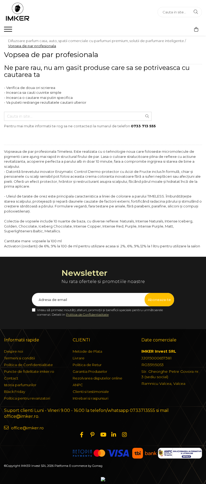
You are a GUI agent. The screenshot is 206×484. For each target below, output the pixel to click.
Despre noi (13, 351)
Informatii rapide (21, 339)
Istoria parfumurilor (20, 385)
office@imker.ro (27, 427)
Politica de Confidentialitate (87, 314)
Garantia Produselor (90, 371)
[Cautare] (196, 12)
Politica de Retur (87, 365)
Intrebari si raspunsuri (90, 398)
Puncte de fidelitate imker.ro (29, 371)
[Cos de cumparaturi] (196, 29)
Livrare (78, 358)
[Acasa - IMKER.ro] (37, 12)
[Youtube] (103, 434)
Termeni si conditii (19, 358)
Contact (11, 378)
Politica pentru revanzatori (27, 398)
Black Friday (14, 391)
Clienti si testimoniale (91, 391)
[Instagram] (124, 434)
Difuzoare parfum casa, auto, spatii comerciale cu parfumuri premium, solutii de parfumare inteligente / (97, 41)
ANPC (78, 385)
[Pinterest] (92, 434)
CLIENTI (81, 339)
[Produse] (8, 31)
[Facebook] (81, 434)
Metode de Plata (87, 351)
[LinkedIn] (113, 434)
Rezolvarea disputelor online (97, 378)
